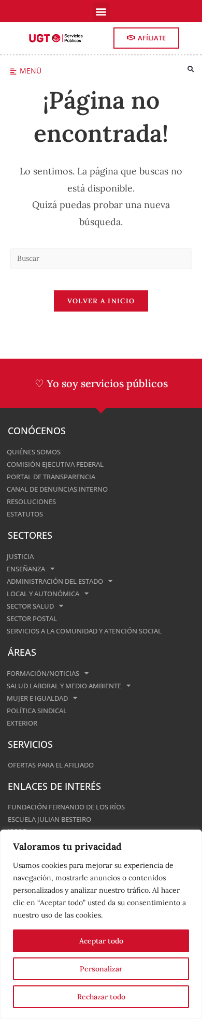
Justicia (20, 556)
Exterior (22, 723)
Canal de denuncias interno (57, 489)
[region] (101, 924)
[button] (101, 11)
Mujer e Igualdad (37, 698)
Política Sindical (37, 710)
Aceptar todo (101, 941)
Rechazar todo (101, 996)
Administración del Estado (55, 581)
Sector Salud (30, 606)
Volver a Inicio (101, 301)
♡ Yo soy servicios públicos (101, 383)
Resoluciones (31, 501)
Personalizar (101, 968)
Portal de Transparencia (51, 476)
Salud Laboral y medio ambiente (64, 685)
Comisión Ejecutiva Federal (55, 464)
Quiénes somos (34, 451)
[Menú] (13, 71)
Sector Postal (32, 618)
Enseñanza (26, 568)
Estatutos (25, 514)
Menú (30, 71)
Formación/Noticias (43, 673)
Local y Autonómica (43, 593)
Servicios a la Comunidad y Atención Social (84, 631)
